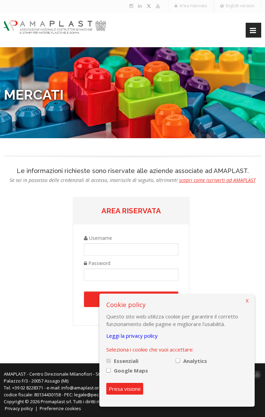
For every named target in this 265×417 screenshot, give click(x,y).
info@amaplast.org (81, 388)
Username (100, 238)
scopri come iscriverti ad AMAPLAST (217, 180)
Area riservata (192, 6)
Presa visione (125, 388)
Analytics (195, 360)
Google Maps (131, 370)
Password (98, 263)
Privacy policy (19, 408)
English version (239, 6)
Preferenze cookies (60, 408)
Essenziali (126, 360)
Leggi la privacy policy (132, 335)
